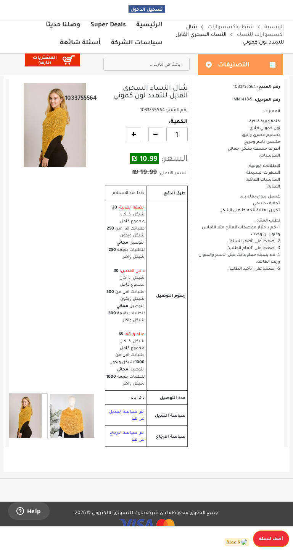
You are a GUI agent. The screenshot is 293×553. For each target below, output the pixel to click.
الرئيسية (149, 24)
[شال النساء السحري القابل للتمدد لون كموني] (25, 415)
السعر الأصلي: (173, 172)
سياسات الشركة (137, 42)
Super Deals (108, 24)
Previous (51, 382)
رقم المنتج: (177, 109)
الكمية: (178, 121)
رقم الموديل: (267, 99)
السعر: (174, 158)
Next (58, 383)
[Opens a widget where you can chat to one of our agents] (29, 511)
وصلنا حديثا (63, 24)
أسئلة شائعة (80, 42)
